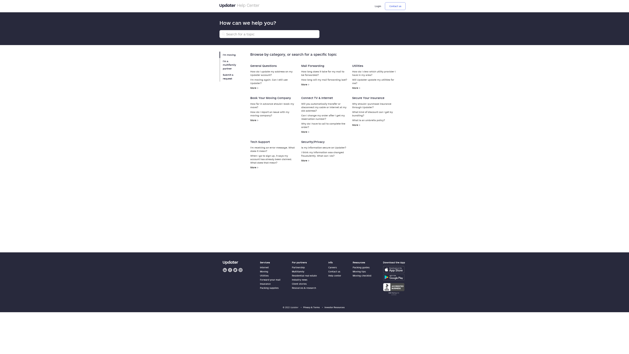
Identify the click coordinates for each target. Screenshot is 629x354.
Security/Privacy (313, 142)
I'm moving (229, 54)
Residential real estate (304, 275)
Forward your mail (270, 279)
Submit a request (228, 76)
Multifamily (298, 271)
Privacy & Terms (311, 307)
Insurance (265, 283)
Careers (332, 267)
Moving (264, 271)
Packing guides (361, 267)
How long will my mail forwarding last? (324, 79)
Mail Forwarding (312, 66)
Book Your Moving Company (270, 98)
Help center (334, 275)
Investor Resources (334, 307)
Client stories (299, 283)
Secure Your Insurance (368, 98)
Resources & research (304, 287)
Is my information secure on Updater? (323, 147)
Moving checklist (362, 275)
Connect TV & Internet (317, 98)
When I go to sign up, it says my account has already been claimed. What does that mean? (271, 159)
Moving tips (359, 271)
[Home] (239, 6)
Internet (264, 267)
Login (378, 6)
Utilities (357, 66)
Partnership (298, 267)
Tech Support (260, 142)
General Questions (263, 66)
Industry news (299, 279)
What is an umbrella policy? (368, 120)
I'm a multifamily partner (229, 65)
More (253, 87)
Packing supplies (269, 287)
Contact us (395, 6)
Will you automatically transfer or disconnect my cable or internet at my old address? (323, 107)
